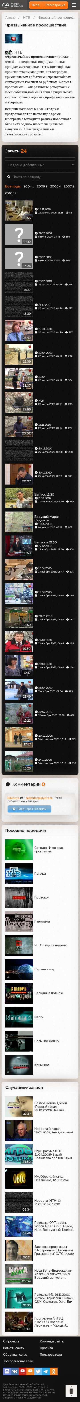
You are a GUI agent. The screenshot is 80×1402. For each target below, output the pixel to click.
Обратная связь (15, 1354)
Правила (46, 1348)
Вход (36, 5)
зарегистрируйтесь (39, 797)
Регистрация (55, 5)
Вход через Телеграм (31, 809)
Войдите (14, 797)
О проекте (11, 1341)
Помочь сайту (13, 1348)
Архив (10, 17)
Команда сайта (52, 1341)
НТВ (26, 17)
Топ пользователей (18, 1361)
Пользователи (51, 1354)
